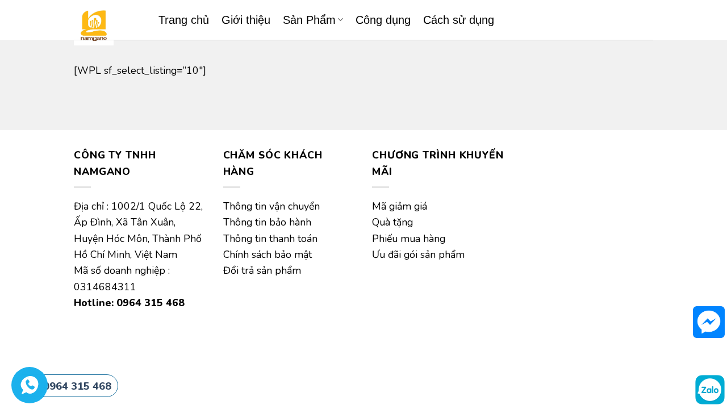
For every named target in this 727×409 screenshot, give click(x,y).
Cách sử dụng (458, 20)
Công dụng (383, 20)
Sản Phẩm (309, 20)
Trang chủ (183, 20)
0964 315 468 (77, 386)
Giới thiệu (246, 20)
